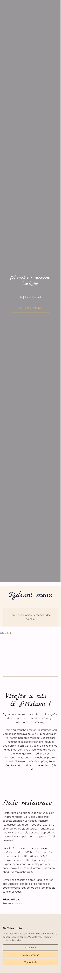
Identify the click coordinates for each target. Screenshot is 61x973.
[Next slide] (54, 290)
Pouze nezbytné (30, 954)
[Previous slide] (6, 290)
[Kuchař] (30, 648)
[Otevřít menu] (55, 6)
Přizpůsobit (31, 947)
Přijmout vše (30, 962)
